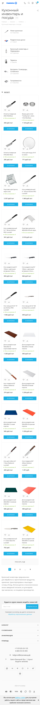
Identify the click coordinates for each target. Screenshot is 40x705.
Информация (7, 635)
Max (7, 668)
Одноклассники (28, 668)
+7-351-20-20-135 (21, 648)
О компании (7, 630)
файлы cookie (20, 697)
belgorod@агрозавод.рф (21, 655)
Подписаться (32, 607)
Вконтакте (12, 668)
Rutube (33, 668)
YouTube (22, 668)
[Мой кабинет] (33, 3)
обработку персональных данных (20, 614)
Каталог (5, 625)
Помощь (5, 641)
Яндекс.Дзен (20, 673)
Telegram (17, 668)
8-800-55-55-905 (21, 651)
